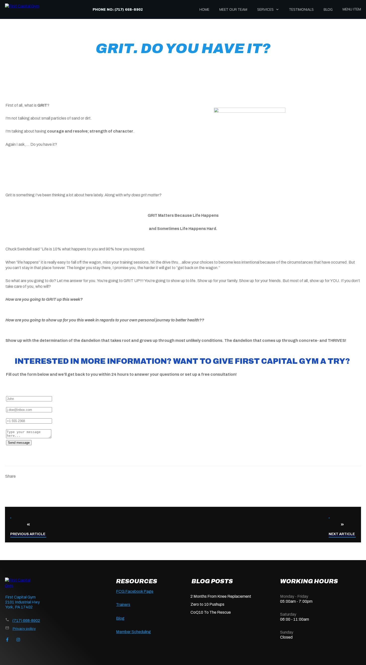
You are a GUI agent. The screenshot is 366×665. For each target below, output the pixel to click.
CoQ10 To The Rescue (210, 612)
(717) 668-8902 (26, 620)
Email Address (18, 404)
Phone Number (19, 415)
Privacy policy (24, 629)
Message (14, 426)
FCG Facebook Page (134, 591)
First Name (16, 393)
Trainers (123, 604)
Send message (19, 442)
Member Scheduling (133, 632)
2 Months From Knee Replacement (220, 596)
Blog (120, 618)
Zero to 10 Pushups (207, 604)
